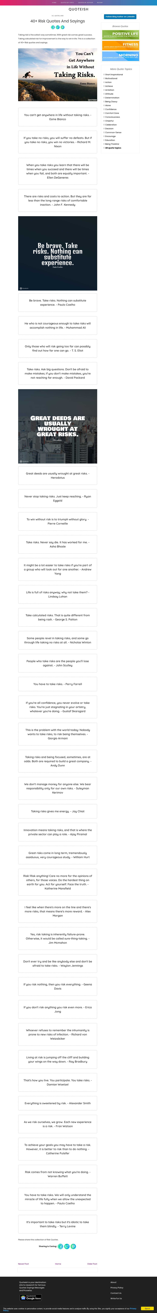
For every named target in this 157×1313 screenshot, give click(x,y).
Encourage (110, 136)
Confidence (110, 109)
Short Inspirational (114, 74)
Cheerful (109, 121)
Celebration (111, 124)
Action (108, 82)
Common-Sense (113, 132)
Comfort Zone (112, 113)
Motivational (111, 78)
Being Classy (111, 101)
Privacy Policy (117, 1287)
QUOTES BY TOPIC (67, 2)
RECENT (100, 2)
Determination (112, 97)
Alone (108, 105)
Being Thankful (112, 144)
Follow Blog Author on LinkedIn (120, 17)
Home (54, 2)
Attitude (109, 93)
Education (110, 140)
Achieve (109, 86)
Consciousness (112, 117)
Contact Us (116, 1293)
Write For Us (116, 1298)
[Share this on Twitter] (57, 27)
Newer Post (23, 1264)
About (113, 1282)
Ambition (109, 90)
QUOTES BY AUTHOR (85, 2)
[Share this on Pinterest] (62, 27)
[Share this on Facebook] (53, 27)
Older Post (92, 1264)
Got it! (147, 1308)
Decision (109, 128)
